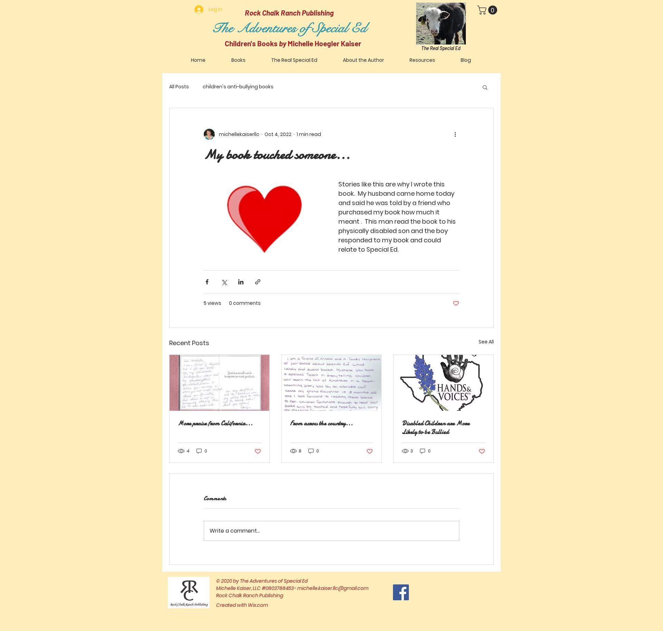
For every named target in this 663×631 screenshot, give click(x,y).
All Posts (179, 87)
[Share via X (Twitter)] (224, 282)
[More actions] (455, 134)
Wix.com (258, 605)
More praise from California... (215, 423)
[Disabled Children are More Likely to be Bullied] (443, 383)
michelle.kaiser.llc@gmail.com (332, 588)
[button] (485, 87)
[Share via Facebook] (207, 282)
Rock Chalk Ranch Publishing (289, 12)
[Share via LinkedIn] (241, 282)
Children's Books (252, 43)
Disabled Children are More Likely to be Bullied (436, 427)
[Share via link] (257, 282)
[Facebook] (401, 592)
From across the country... (321, 423)
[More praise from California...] (219, 383)
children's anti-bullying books (238, 87)
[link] (488, 10)
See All (486, 341)
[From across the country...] (332, 383)
